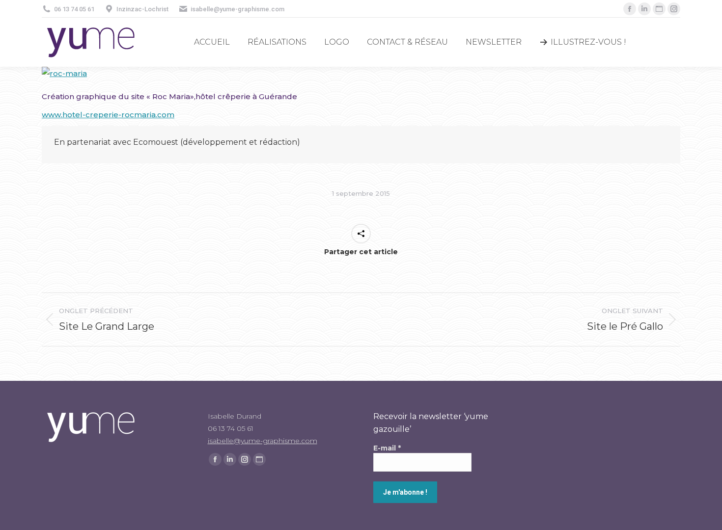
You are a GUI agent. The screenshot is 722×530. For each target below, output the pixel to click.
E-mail (387, 448)
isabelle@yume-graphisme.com (262, 440)
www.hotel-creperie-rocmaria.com (108, 114)
